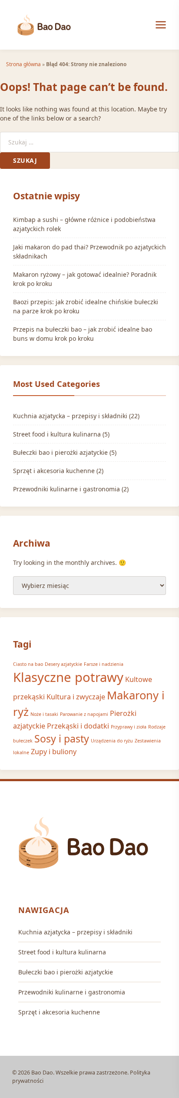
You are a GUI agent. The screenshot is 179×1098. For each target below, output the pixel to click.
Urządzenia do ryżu (112, 741)
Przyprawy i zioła (128, 727)
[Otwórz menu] (160, 24)
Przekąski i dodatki (78, 726)
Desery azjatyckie (63, 664)
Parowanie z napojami (84, 714)
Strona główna (23, 63)
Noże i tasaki (44, 714)
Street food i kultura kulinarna (57, 434)
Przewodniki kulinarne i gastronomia (66, 489)
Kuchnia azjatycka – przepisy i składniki (70, 416)
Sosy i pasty (61, 738)
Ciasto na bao (28, 664)
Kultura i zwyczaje (75, 697)
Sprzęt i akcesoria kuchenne (54, 471)
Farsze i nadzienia (103, 664)
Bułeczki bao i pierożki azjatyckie (60, 452)
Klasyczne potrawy (68, 677)
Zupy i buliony (53, 751)
